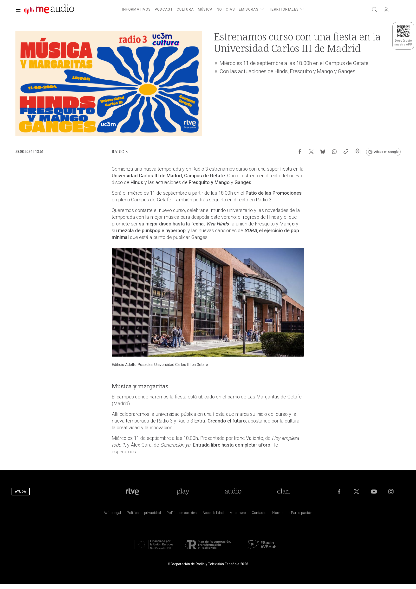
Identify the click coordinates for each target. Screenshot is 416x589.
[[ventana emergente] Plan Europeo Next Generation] (154, 550)
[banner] (47, 9)
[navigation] (213, 8)
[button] (18, 9)
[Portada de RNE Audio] (49, 9)
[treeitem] (136, 9)
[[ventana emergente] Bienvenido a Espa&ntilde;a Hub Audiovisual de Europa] (262, 550)
